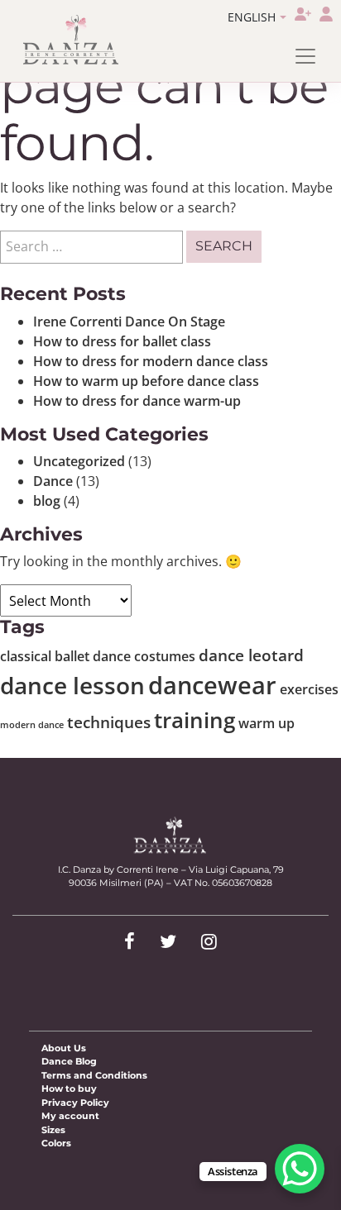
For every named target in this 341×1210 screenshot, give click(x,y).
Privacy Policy (75, 1102)
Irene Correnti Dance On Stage (129, 321)
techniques (109, 722)
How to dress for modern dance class (150, 361)
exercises (309, 689)
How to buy (69, 1088)
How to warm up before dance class (146, 381)
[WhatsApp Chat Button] (299, 1168)
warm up (266, 723)
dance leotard (251, 655)
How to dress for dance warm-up (137, 401)
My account (70, 1116)
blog (46, 501)
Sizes (53, 1130)
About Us (63, 1048)
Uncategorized (79, 461)
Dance (53, 481)
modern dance (32, 725)
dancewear (212, 685)
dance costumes (144, 656)
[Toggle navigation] (305, 56)
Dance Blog (69, 1061)
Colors (56, 1143)
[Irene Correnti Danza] (71, 39)
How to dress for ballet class (122, 341)
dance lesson (72, 685)
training (194, 720)
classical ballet (44, 656)
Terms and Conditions (94, 1075)
